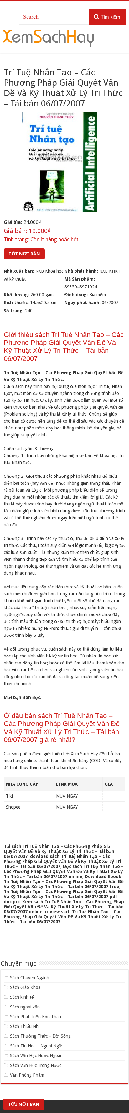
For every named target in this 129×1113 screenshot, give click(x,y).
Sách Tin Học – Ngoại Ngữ (36, 1045)
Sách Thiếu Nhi (24, 1026)
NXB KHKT (110, 271)
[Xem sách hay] (48, 37)
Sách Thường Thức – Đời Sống (40, 1036)
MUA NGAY (67, 796)
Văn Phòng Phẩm (27, 1075)
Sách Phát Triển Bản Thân (35, 1016)
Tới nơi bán (24, 254)
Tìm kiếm (110, 16)
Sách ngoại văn (25, 1006)
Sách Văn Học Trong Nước (35, 1065)
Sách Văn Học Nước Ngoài (35, 1055)
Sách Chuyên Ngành (29, 977)
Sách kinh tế (22, 997)
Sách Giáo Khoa (25, 987)
